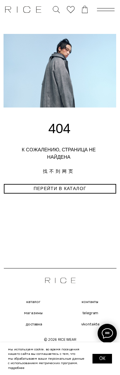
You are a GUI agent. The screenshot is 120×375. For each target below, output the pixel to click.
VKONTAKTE (90, 324)
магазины (33, 313)
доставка (34, 324)
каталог (33, 302)
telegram (90, 313)
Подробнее (16, 368)
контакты (90, 302)
